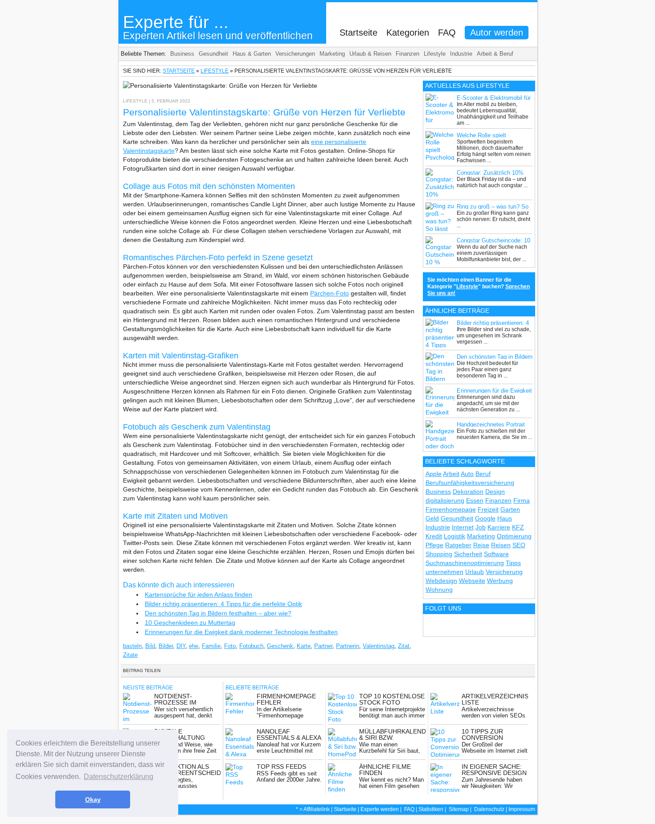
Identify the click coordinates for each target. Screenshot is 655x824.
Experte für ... (218, 26)
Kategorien (407, 32)
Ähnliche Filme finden (385, 769)
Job (480, 527)
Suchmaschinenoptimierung (465, 562)
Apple (434, 473)
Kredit (434, 536)
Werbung (500, 580)
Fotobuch (251, 646)
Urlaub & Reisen (370, 53)
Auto (467, 473)
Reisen (501, 545)
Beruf (483, 473)
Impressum (521, 809)
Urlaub (474, 571)
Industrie (461, 53)
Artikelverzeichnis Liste (495, 699)
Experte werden (379, 809)
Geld (432, 518)
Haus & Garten (252, 53)
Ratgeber (458, 545)
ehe (193, 646)
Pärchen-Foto (329, 293)
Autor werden (496, 32)
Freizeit (488, 509)
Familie (211, 646)
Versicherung (504, 571)
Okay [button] (93, 799)
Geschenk (280, 646)
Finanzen (407, 53)
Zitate (130, 655)
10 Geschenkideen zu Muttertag (190, 622)
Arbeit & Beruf (495, 53)
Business (182, 53)
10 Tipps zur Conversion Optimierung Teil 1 (494, 737)
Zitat (403, 646)
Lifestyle (435, 53)
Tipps (513, 562)
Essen (474, 500)
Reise (481, 545)
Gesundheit (213, 53)
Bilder (166, 646)
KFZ (518, 527)
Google (485, 518)
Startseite (358, 32)
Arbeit (451, 473)
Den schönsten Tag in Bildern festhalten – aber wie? (218, 613)
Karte (304, 646)
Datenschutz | (491, 809)
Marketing (332, 53)
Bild (150, 646)
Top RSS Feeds (281, 766)
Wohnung (439, 589)
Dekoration (468, 491)
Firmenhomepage (451, 509)
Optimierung (514, 536)
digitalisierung (445, 500)
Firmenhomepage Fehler (286, 699)
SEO (518, 545)
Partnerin (347, 646)
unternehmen (444, 571)
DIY (180, 646)
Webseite (472, 580)
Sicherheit (468, 554)
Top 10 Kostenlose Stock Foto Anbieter (392, 702)
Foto (230, 646)
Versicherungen (295, 53)
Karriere (498, 527)
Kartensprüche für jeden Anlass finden (198, 594)
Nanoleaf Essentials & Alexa (289, 734)
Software (496, 554)
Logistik (454, 536)
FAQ (447, 32)
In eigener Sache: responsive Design (494, 769)
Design (495, 491)
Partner (323, 646)
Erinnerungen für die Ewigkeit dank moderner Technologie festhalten (241, 631)
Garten (510, 509)
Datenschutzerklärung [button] (118, 776)
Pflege (434, 545)
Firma (521, 500)
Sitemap (459, 809)
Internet (463, 527)
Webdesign (441, 580)
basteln (132, 646)
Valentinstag (378, 646)
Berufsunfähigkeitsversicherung (470, 482)
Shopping (439, 554)
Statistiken (430, 809)
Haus (504, 518)
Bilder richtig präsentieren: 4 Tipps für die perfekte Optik (223, 603)
